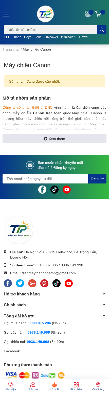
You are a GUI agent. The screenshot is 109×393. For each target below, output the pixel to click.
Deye (27, 37)
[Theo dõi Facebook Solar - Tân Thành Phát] (42, 189)
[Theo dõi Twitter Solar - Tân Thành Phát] (20, 282)
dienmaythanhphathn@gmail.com (49, 273)
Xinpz (17, 37)
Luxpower (51, 37)
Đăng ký (97, 178)
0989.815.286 (40, 323)
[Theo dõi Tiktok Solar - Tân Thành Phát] (54, 189)
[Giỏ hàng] (98, 14)
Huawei (83, 37)
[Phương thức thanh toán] (35, 375)
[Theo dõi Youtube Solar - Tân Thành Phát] (67, 189)
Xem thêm (57, 138)
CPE (7, 37)
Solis (37, 37)
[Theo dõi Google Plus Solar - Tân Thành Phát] (32, 282)
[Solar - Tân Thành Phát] (45, 14)
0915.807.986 (46, 265)
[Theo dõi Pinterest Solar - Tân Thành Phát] (44, 282)
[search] (101, 29)
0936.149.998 (72, 265)
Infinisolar (68, 37)
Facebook (12, 351)
